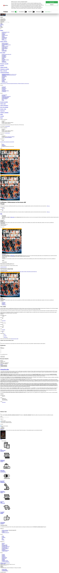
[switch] (25, 11)
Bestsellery (3, 77)
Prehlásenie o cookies (5, 560)
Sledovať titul (2, 428)
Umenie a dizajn (4, 50)
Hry (0, 25)
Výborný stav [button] (4, 216)
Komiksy (3, 33)
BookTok (3, 81)
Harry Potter (3, 95)
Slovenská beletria (4, 37)
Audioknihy (2, 24)
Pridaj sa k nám (4, 558)
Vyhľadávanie (2, 21)
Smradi (3, 100)
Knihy (5, 334)
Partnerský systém (4, 557)
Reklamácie (3, 549)
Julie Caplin (3, 87)
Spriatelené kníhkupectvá (5, 532)
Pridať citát (1, 429)
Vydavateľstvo (4, 304)
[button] (29, 221)
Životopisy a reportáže (5, 46)
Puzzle (1, 117)
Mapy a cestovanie (3, 70)
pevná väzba (3, 320)
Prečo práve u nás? (4, 544)
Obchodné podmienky (5, 570)
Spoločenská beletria (5, 35)
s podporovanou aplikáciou (10, 136)
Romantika (3, 34)
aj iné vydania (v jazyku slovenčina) (6, 421)
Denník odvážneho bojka (5, 97)
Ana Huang (3, 89)
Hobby (3, 49)
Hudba (1, 114)
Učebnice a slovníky (3, 67)
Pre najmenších (4, 55)
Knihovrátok (12, 217)
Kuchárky (2, 65)
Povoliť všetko (52, 2)
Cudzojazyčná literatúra (4, 72)
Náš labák (3, 559)
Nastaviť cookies (4, 569)
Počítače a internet (4, 48)
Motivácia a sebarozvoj (5, 43)
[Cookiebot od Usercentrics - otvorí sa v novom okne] (5, 11)
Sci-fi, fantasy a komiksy (5, 59)
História (3, 45)
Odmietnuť (51, 4)
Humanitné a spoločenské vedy (6, 44)
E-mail (1, 416)
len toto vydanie (3, 420)
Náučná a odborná (3, 41)
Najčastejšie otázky (4, 545)
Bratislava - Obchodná (5, 530)
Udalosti (3, 531)
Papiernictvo (2, 110)
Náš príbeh (3, 555)
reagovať (1, 364)
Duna (3, 99)
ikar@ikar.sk (4, 402)
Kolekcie (3, 80)
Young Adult (4, 57)
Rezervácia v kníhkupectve (5, 546)
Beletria (1, 30)
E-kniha (2, 426)
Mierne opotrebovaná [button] (5, 254)
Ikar (2, 208)
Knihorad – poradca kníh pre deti (6, 54)
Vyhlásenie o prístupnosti (5, 561)
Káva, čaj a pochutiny (4, 107)
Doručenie (3, 543)
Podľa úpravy (4, 145)
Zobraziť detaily (47, 11)
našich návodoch (7, 126)
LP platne (2, 116)
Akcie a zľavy (4, 79)
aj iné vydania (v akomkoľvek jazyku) (6, 422)
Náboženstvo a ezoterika (4, 69)
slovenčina (3, 329)
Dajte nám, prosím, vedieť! (14, 338)
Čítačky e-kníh (3, 103)
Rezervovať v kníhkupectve (4, 224)
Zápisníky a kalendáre (4, 112)
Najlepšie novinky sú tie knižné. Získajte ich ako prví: (7, 564)
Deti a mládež (2, 52)
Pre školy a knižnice (5, 548)
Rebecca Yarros (4, 88)
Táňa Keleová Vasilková (5, 90)
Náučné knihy (4, 61)
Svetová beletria (4, 38)
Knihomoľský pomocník (5, 550)
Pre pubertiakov (4, 56)
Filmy (1, 26)
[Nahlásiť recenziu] (0, 367)
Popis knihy (3, 302)
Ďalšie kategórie (4, 62)
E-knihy (3, 536)
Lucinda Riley (4, 91)
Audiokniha (2, 427)
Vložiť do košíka (3, 223)
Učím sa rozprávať (4, 98)
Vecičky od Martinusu (4, 105)
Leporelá (3, 60)
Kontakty (3, 554)
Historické (3, 36)
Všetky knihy (4, 75)
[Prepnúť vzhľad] (0, 28)
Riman (1, 439)
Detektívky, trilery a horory (5, 32)
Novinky (3, 78)
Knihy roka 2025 (4, 76)
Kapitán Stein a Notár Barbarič (6, 96)
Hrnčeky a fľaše (3, 109)
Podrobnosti (3, 303)
